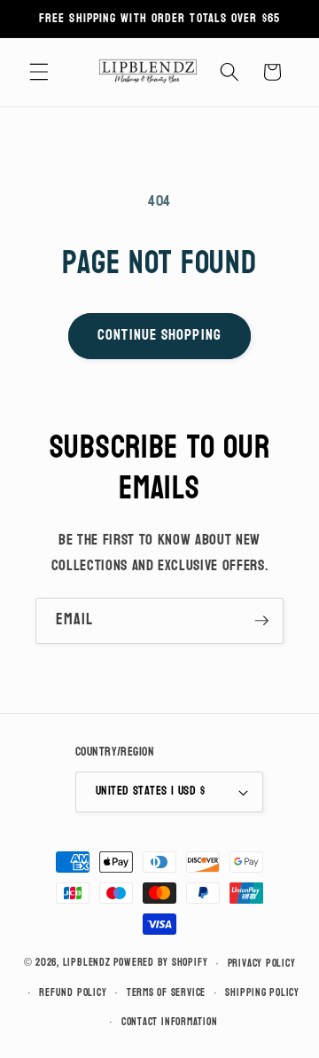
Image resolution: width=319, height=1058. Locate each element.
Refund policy (72, 992)
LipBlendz (87, 963)
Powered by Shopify (160, 963)
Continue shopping (159, 335)
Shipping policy (262, 992)
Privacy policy (262, 963)
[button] (39, 72)
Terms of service (166, 992)
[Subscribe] (261, 621)
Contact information (169, 1021)
